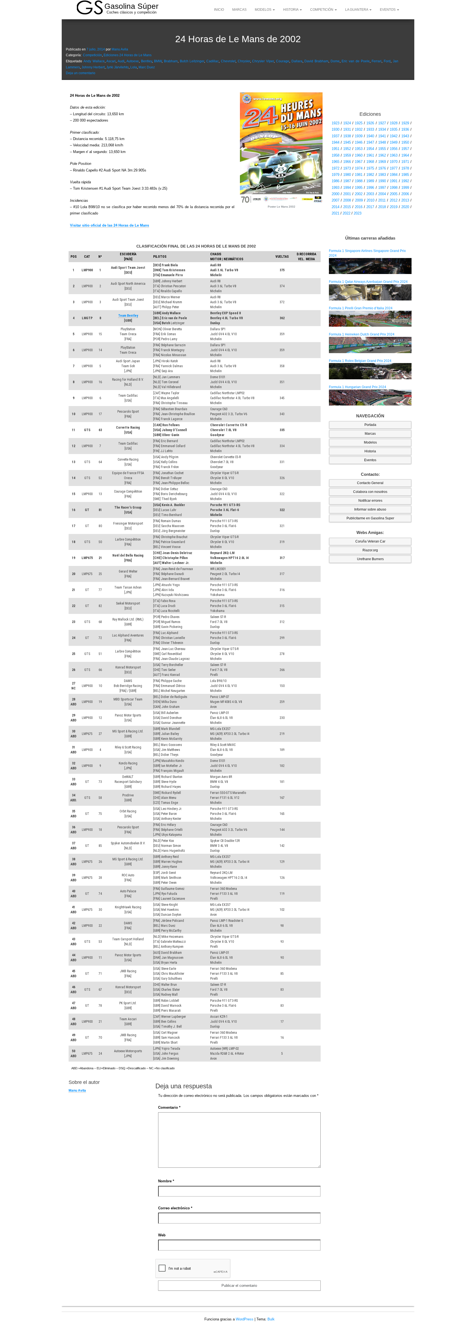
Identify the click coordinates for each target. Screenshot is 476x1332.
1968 (370, 162)
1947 (370, 142)
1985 (405, 175)
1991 (393, 181)
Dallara (296, 61)
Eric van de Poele (355, 61)
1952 (347, 149)
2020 (405, 207)
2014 (335, 207)
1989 (370, 181)
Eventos (388, 10)
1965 (335, 162)
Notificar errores (370, 501)
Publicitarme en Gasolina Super (370, 518)
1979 (335, 175)
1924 (347, 123)
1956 (393, 149)
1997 (382, 188)
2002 (359, 194)
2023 (357, 213)
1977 (393, 168)
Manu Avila (120, 49)
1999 (405, 188)
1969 (382, 162)
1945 (347, 142)
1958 (335, 155)
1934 (382, 129)
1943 (405, 136)
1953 (359, 149)
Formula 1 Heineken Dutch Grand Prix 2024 (361, 334)
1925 (359, 123)
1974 (359, 168)
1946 (359, 142)
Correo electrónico (175, 1208)
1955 (382, 149)
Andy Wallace (94, 61)
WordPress (244, 1319)
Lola (133, 67)
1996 (370, 188)
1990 (382, 181)
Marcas (239, 10)
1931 (347, 129)
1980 (347, 175)
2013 (405, 200)
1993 (335, 188)
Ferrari (377, 61)
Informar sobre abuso (370, 509)
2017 (370, 207)
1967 (359, 162)
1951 (335, 149)
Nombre (166, 1181)
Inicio (219, 10)
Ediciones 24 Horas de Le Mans (128, 55)
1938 (347, 136)
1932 (359, 129)
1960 (359, 155)
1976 (382, 168)
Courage (282, 61)
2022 (346, 213)
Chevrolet (228, 61)
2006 (405, 194)
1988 (359, 181)
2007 (335, 200)
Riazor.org (370, 550)
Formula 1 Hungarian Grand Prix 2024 (357, 387)
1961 (370, 155)
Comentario (169, 1107)
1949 (393, 142)
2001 (347, 194)
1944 (335, 142)
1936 (405, 129)
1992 (405, 181)
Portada (370, 425)
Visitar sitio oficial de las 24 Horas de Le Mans (109, 225)
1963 (393, 155)
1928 (393, 123)
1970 (393, 162)
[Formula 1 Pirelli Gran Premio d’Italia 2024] (370, 318)
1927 (382, 123)
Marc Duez (147, 67)
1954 (370, 149)
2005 (393, 194)
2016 (359, 207)
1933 (370, 129)
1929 (405, 123)
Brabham (171, 61)
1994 (347, 188)
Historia (291, 10)
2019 (393, 207)
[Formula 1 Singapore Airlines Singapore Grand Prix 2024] (370, 266)
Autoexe (132, 61)
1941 (382, 136)
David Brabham (316, 61)
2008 (347, 200)
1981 (359, 175)
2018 (382, 207)
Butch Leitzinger (192, 61)
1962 (382, 155)
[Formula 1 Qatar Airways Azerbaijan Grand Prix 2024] (370, 292)
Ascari (111, 61)
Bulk (271, 1319)
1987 (347, 181)
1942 (393, 136)
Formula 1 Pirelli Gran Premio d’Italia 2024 (361, 308)
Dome (335, 61)
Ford (387, 61)
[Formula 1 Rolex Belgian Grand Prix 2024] (370, 371)
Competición (322, 10)
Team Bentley (128, 316)
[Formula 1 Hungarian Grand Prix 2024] (370, 397)
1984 (393, 175)
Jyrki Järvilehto (117, 67)
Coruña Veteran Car (370, 541)
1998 (393, 188)
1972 (335, 168)
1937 (335, 136)
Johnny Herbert (93, 67)
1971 (405, 162)
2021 (335, 213)
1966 (347, 162)
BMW (158, 61)
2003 (370, 194)
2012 (393, 200)
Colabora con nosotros (370, 492)
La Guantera (357, 10)
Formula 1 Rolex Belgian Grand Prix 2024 (360, 361)
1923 (335, 123)
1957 (405, 149)
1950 (405, 142)
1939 (359, 136)
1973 (347, 168)
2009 (359, 200)
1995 (359, 188)
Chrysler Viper (263, 61)
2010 (370, 200)
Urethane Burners (370, 559)
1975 (370, 168)
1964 (405, 155)
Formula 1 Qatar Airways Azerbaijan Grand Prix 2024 (368, 282)
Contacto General (370, 483)
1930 (335, 129)
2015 (347, 207)
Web (162, 1235)
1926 (370, 123)
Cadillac (212, 61)
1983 (382, 175)
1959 (347, 155)
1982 (370, 175)
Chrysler (244, 61)
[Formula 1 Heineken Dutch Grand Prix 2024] (370, 345)
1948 (382, 142)
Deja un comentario (80, 73)
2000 (335, 194)
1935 (393, 129)
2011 (382, 200)
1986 (335, 181)
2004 (382, 194)
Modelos (263, 10)
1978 (405, 168)
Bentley (146, 61)
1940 (370, 136)
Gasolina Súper (131, 6)
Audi (121, 61)
